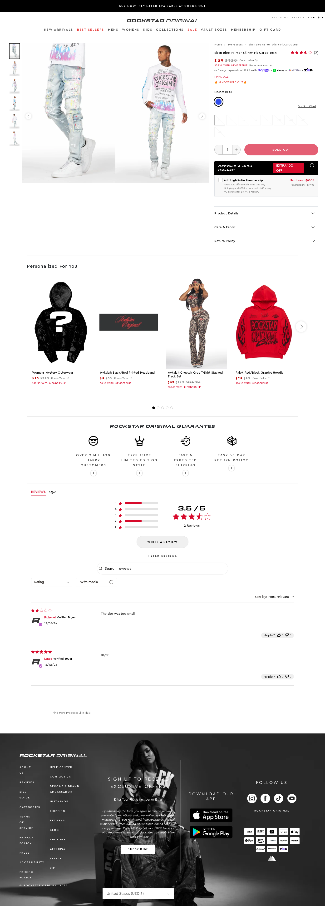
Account (280, 17)
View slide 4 (167, 407)
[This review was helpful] (279, 635)
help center (61, 767)
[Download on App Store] (211, 815)
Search (298, 17)
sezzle (56, 858)
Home (218, 44)
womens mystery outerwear (52, 372)
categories (30, 807)
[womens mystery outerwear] (60, 323)
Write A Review (162, 542)
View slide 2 (158, 407)
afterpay (58, 849)
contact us (60, 776)
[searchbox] (166, 568)
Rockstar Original (272, 810)
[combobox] (51, 582)
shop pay (58, 839)
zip (52, 868)
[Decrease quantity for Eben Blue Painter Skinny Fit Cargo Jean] (218, 150)
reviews (27, 782)
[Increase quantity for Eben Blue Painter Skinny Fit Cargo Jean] (236, 150)
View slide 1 (153, 407)
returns (57, 820)
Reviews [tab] (38, 492)
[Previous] (28, 116)
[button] (58, 30)
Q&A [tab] (52, 492)
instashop (59, 801)
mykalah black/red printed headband (127, 372)
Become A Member (261, 65)
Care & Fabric (225, 227)
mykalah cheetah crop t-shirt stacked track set (195, 374)
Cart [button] (315, 17)
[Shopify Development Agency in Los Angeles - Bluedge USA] (272, 858)
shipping (58, 811)
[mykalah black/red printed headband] (128, 323)
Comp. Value (247, 60)
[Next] (202, 116)
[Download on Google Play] (211, 832)
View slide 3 (162, 407)
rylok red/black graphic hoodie (259, 372)
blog (54, 830)
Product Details (226, 213)
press (25, 853)
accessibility (32, 862)
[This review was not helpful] (287, 635)
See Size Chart (307, 106)
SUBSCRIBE (138, 849)
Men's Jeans (236, 44)
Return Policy (224, 241)
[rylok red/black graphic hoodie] (264, 323)
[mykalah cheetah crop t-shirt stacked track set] (196, 323)
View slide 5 (171, 407)
